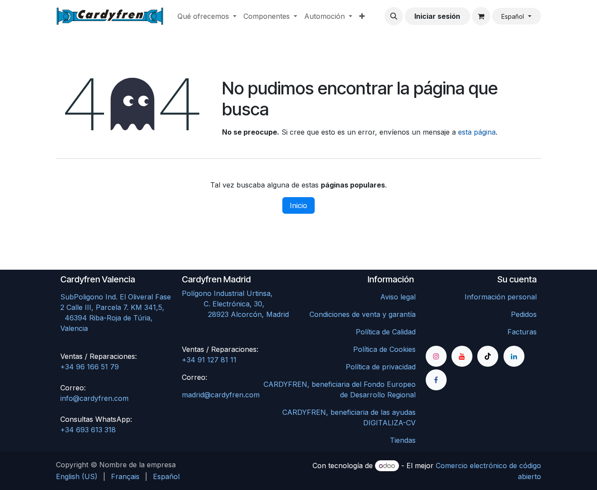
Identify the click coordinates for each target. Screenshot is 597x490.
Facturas (522, 331)
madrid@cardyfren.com (221, 394)
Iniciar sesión (437, 16)
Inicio (298, 205)
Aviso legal (398, 296)
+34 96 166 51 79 (89, 366)
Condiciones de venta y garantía (362, 314)
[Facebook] (436, 379)
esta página (477, 132)
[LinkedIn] (513, 356)
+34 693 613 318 (88, 429)
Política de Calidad (386, 331)
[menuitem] (207, 16)
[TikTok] (487, 356)
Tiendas (403, 440)
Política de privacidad (381, 366)
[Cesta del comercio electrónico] (481, 16)
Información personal (501, 296)
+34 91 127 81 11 (209, 359)
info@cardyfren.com (94, 398)
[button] (394, 16)
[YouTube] (461, 356)
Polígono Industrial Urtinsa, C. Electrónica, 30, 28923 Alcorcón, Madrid (237, 304)
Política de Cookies (384, 349)
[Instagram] (436, 356)
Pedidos (524, 314)
